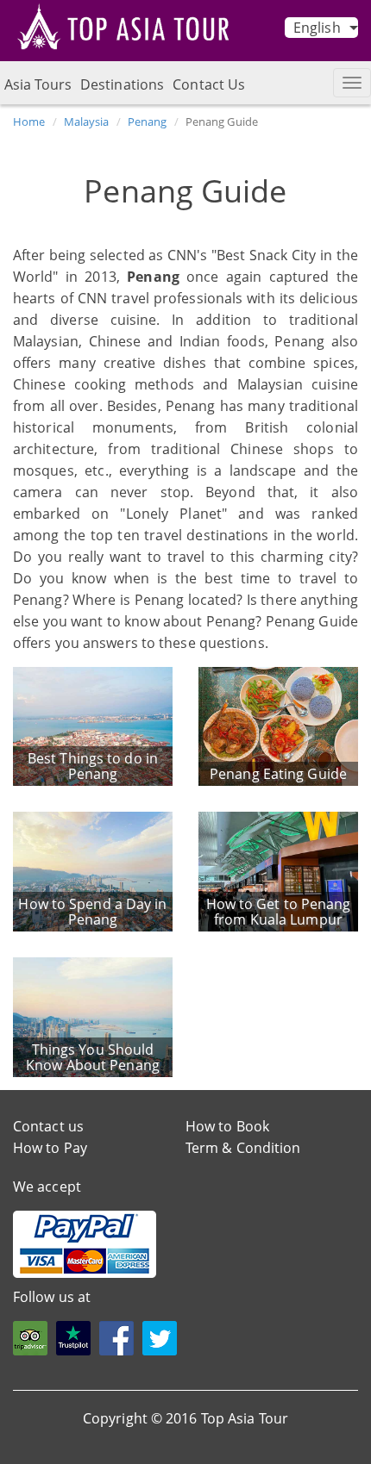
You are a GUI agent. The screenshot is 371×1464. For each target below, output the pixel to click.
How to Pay (50, 1147)
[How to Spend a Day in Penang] (93, 870)
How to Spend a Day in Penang (92, 911)
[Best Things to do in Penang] (93, 724)
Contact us (48, 1126)
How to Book (227, 1126)
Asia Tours (38, 84)
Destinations (122, 84)
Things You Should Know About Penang (93, 1057)
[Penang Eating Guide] (278, 724)
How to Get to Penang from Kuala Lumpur (278, 911)
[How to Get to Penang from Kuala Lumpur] (278, 870)
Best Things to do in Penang (93, 766)
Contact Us (209, 84)
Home (29, 121)
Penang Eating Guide (278, 773)
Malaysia (87, 121)
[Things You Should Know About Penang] (93, 1015)
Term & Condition (243, 1147)
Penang (147, 121)
